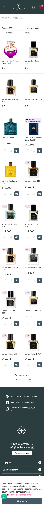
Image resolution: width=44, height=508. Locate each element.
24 (25, 379)
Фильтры (27, 33)
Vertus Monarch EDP (33, 354)
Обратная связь (22, 453)
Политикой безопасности (19, 495)
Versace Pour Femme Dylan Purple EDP (10, 62)
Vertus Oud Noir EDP (33, 268)
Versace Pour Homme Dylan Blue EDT (33, 139)
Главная (5, 18)
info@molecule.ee (20, 447)
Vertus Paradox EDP (32, 181)
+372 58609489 (20, 443)
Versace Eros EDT (8, 138)
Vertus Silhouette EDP (10, 354)
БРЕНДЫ (15, 18)
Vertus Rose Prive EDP (33, 99)
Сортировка (8, 33)
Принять (22, 501)
